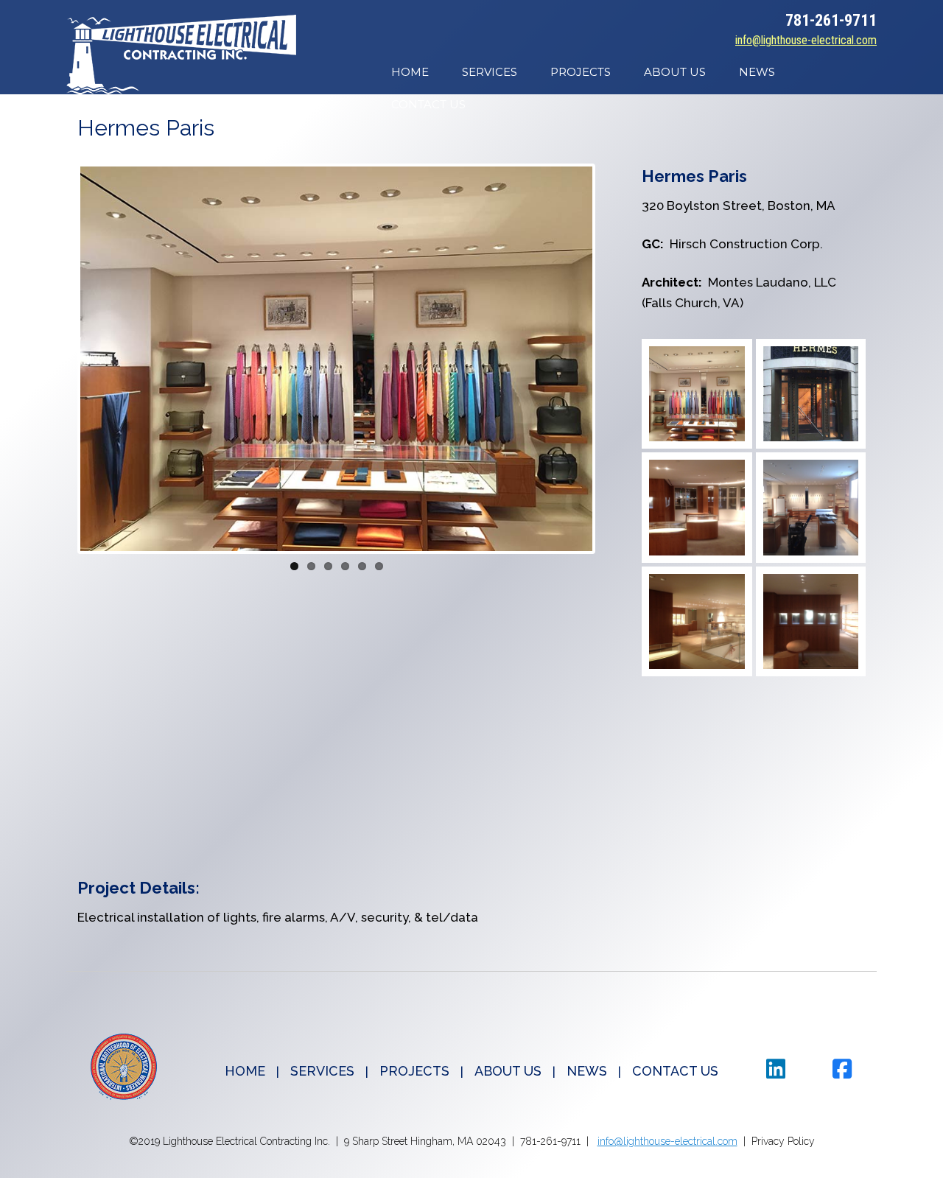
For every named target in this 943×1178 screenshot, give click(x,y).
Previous (58, 359)
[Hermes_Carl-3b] (696, 507)
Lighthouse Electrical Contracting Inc (181, 54)
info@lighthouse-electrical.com (806, 40)
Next (614, 359)
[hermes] (696, 393)
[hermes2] (810, 393)
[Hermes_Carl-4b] (810, 621)
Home (410, 72)
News (757, 72)
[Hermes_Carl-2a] (810, 507)
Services (489, 72)
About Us (675, 72)
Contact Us (428, 104)
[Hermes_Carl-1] (696, 621)
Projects (580, 72)
